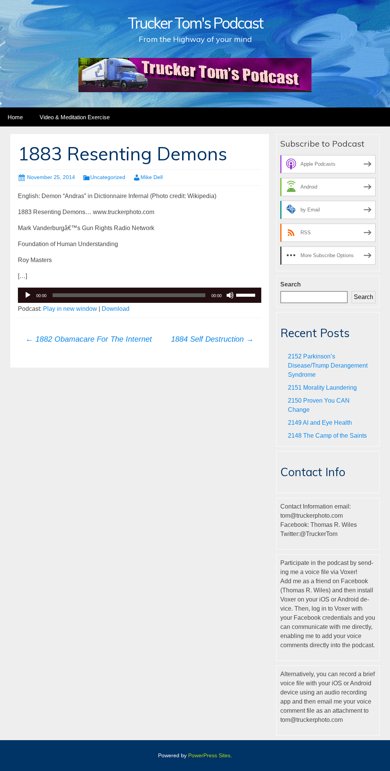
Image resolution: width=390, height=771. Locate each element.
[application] (139, 295)
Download (115, 309)
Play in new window (70, 309)
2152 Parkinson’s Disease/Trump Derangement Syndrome (328, 365)
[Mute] (230, 295)
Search (290, 284)
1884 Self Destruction (212, 339)
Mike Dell (152, 177)
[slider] (246, 294)
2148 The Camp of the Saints (327, 435)
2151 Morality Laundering (322, 387)
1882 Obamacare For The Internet (89, 339)
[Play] (28, 295)
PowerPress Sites (209, 755)
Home (15, 117)
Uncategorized (107, 177)
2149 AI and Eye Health (320, 422)
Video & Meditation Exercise (75, 117)
